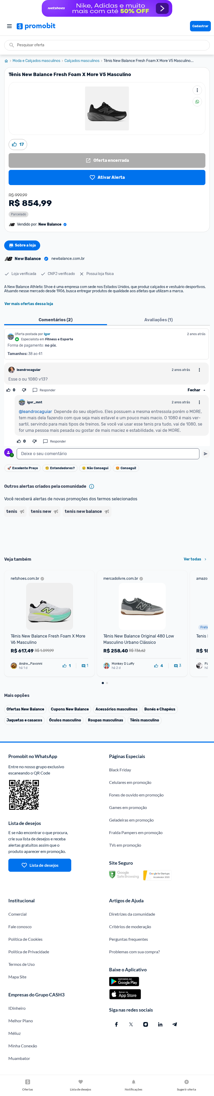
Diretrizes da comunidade (132, 913)
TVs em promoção (125, 844)
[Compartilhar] (197, 101)
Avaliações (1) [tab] (158, 319)
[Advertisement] (107, 535)
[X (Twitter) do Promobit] (131, 1024)
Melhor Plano (20, 1020)
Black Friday (120, 769)
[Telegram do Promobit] (175, 1024)
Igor (47, 334)
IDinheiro (17, 1008)
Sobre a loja (25, 245)
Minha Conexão (22, 1045)
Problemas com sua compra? (134, 951)
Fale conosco (20, 926)
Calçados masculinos (81, 61)
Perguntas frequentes (128, 939)
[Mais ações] (197, 90)
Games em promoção (128, 807)
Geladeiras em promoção (131, 819)
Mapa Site (17, 976)
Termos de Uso (21, 964)
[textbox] (108, 454)
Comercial (17, 913)
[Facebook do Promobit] (116, 1024)
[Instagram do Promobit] (145, 1024)
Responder (48, 390)
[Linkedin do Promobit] (160, 1024)
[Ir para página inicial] (8, 61)
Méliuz (14, 1033)
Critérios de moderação (130, 926)
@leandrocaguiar (35, 411)
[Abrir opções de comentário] (199, 370)
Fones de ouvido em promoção (136, 794)
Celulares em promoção (130, 782)
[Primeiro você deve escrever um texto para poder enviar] (205, 454)
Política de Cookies (25, 939)
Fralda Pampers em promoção (136, 832)
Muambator (19, 1058)
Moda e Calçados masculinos (36, 61)
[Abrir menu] (9, 26)
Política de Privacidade (28, 951)
